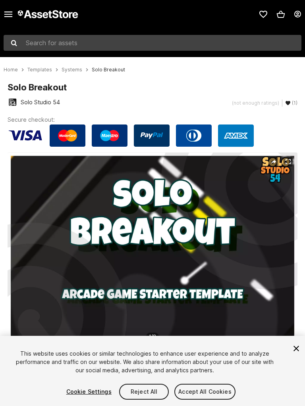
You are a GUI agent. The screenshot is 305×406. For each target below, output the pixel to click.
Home (11, 70)
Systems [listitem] (72, 70)
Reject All (144, 391)
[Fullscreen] (288, 162)
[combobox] (152, 43)
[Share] (273, 162)
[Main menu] (8, 14)
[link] (263, 14)
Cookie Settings (89, 391)
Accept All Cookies (205, 391)
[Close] (296, 348)
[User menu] (297, 14)
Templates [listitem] (39, 70)
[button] (281, 14)
